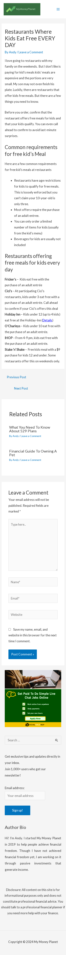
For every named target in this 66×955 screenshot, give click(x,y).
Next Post (21, 388)
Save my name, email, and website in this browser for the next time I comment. (32, 635)
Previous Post (16, 377)
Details (47, 320)
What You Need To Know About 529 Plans (29, 429)
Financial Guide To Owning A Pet (33, 453)
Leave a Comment (31, 52)
